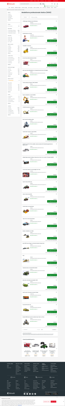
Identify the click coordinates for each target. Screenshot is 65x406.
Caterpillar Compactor (27, 45)
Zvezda (10, 47)
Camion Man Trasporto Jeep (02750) (29, 131)
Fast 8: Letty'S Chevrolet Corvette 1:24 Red (30, 292)
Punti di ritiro (42, 0)
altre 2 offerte (55, 154)
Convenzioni (49, 0)
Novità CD (17, 383)
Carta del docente (18, 370)
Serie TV (25, 387)
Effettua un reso (35, 367)
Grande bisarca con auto (27, 33)
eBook (8, 387)
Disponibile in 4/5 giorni (12, 30)
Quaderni (43, 388)
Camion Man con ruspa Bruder (28, 206)
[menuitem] (9, 7)
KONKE (10, 107)
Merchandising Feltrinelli (54, 383)
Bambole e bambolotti (36, 387)
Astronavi (10, 15)
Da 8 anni (10, 84)
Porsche (10, 70)
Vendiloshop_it (11, 111)
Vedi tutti (9, 64)
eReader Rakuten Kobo (54, 387)
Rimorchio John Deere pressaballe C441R (30, 280)
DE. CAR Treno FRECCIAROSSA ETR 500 (29, 58)
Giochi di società (35, 386)
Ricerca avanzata (43, 4)
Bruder (32, 47)
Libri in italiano (9, 382)
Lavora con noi (9, 367)
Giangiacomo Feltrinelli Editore (54, 367)
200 (42, 329)
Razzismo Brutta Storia (54, 371)
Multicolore (10, 96)
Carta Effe (17, 365)
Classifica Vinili (18, 388)
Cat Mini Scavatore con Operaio (28, 107)
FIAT (9, 71)
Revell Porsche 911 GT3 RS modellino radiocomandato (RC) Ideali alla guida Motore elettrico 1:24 (38, 145)
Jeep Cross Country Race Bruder (29, 218)
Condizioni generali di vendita (45, 366)
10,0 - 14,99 (10, 38)
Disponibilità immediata (12, 31)
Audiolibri (8, 388)
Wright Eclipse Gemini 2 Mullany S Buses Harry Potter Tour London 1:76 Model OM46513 (38, 157)
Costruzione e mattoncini (36, 383)
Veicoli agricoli (11, 57)
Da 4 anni (10, 88)
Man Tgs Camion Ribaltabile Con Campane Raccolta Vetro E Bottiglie (35, 70)
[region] (32, 401)
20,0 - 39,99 (10, 40)
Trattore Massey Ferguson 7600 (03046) (30, 82)
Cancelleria (43, 386)
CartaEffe (31, 0)
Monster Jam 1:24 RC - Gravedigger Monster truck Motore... (44, 351)
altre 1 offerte (55, 42)
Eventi (45, 0)
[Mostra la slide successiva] (56, 348)
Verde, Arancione (11, 101)
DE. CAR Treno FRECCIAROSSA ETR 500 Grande (27, 351)
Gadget (52, 386)
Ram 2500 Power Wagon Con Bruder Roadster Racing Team (33, 243)
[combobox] (31, 4)
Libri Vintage (8, 386)
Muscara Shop (11, 110)
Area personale (35, 365)
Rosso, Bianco (11, 100)
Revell (31, 146)
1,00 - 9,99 (10, 37)
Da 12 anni (10, 87)
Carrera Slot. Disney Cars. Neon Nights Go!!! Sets (31, 169)
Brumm (10, 48)
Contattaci (34, 370)
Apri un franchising (27, 365)
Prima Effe (25, 371)
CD (16, 382)
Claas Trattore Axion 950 (27, 194)
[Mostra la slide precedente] (23, 348)
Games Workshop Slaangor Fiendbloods (52, 351)
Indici (16, 372)
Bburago (32, 22)
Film (25, 382)
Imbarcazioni (11, 18)
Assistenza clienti (55, 0)
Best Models (11, 51)
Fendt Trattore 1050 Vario (27, 181)
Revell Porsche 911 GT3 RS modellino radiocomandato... (35, 351)
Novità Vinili (17, 387)
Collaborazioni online (27, 370)
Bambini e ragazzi (26, 388)
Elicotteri (10, 17)
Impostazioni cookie (46, 401)
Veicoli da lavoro (11, 60)
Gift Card (35, 0)
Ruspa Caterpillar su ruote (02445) (29, 94)
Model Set (10, 62)
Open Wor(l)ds (44, 387)
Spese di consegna (35, 371)
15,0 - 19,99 (10, 39)
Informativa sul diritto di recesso (45, 368)
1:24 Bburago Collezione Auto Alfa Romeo (30, 21)
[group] (45, 6)
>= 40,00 (10, 41)
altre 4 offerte (55, 30)
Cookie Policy (20, 405)
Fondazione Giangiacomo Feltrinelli (54, 369)
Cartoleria (43, 382)
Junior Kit (10, 61)
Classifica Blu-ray (26, 386)
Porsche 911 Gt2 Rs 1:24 (27, 304)
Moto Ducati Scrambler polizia (28, 119)
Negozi (38, 0)
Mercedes (10, 74)
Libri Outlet (8, 383)
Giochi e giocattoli (35, 382)
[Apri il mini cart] (54, 4)
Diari (42, 383)
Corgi (31, 158)
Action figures (35, 388)
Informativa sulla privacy (45, 370)
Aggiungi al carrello (52, 28)
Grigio (10, 97)
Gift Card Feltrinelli (18, 367)
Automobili (10, 16)
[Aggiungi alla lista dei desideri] (56, 21)
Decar (31, 59)
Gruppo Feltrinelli (53, 365)
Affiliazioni (25, 366)
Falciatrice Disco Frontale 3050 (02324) (30, 267)
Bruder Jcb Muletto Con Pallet (28, 231)
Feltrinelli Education (53, 370)
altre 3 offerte (55, 104)
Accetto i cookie (53, 401)
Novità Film (25, 383)
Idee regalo (52, 382)
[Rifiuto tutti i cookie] (64, 401)
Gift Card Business (26, 367)
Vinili (16, 386)
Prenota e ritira (18, 366)
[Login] (57, 4)
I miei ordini (34, 366)
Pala (23, 255)
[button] (40, 4)
